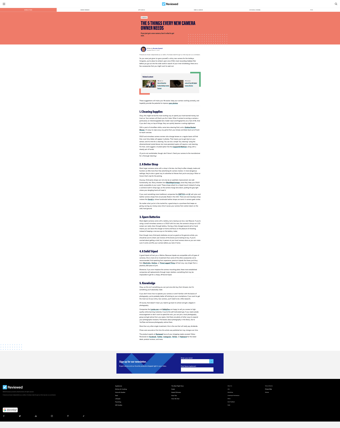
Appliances (141, 10)
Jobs (229, 389)
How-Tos (174, 395)
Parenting (118, 402)
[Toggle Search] (336, 4)
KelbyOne (166, 309)
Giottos (154, 263)
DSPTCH (181, 194)
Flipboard (183, 336)
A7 (189, 194)
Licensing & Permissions (233, 395)
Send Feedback (231, 402)
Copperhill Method (180, 147)
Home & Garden (198, 10)
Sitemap (267, 392)
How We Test (175, 399)
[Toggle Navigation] (4, 4)
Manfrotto (147, 263)
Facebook (152, 336)
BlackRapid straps (173, 182)
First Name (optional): (188, 366)
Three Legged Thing (167, 263)
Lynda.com (155, 309)
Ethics (229, 398)
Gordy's (151, 199)
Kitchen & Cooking (255, 10)
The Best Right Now (177, 386)
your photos (173, 103)
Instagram (167, 336)
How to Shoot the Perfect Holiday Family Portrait (163, 85)
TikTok (174, 336)
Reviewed (159, 334)
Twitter (159, 336)
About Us (230, 386)
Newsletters (28, 10)
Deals (173, 389)
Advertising (230, 392)
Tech (116, 395)
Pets (311, 10)
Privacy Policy (268, 389)
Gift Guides (118, 405)
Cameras (144, 17)
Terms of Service (269, 386)
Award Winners (85, 10)
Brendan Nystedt (158, 48)
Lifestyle (117, 399)
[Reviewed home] (170, 4)
